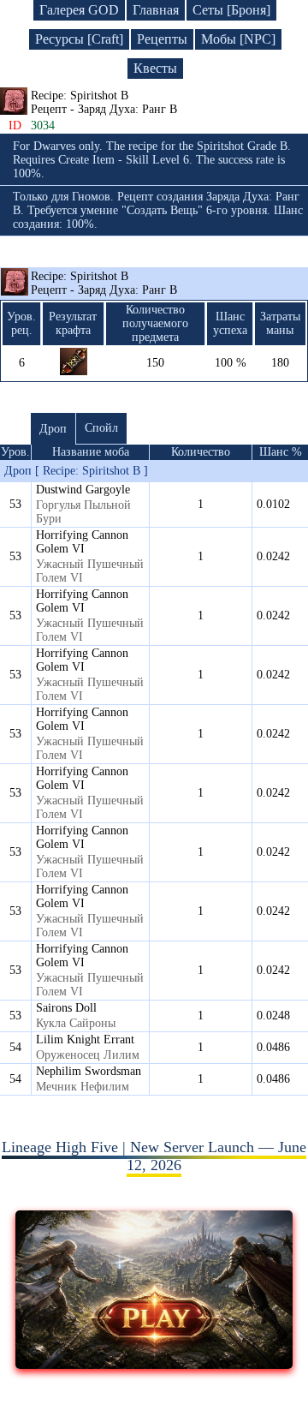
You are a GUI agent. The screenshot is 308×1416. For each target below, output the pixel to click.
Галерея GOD (79, 10)
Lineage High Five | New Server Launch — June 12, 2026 (154, 1156)
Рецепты (162, 39)
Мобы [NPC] (238, 39)
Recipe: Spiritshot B (104, 283)
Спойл (101, 427)
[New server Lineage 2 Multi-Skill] (154, 1363)
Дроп (53, 428)
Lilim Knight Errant (85, 1039)
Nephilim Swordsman (88, 1071)
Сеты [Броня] (231, 10)
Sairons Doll (66, 1007)
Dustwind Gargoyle (83, 489)
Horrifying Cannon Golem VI (82, 542)
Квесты (155, 68)
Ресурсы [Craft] (79, 39)
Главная (156, 10)
